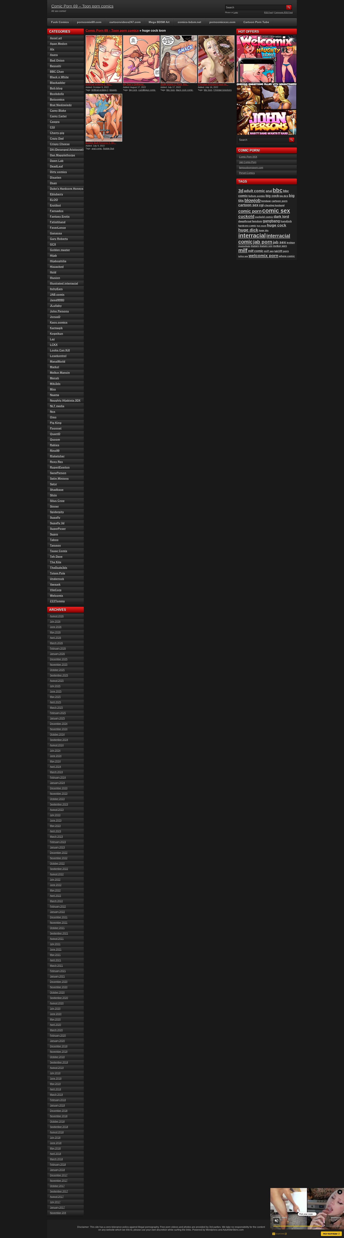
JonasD (55, 316)
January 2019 (57, 1105)
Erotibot (55, 205)
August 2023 (57, 809)
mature (255, 246)
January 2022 (57, 911)
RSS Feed (268, 13)
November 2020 (58, 987)
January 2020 (57, 1040)
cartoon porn (279, 200)
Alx (52, 49)
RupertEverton (60, 467)
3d (240, 190)
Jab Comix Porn (247, 162)
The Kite (55, 562)
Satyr (53, 484)
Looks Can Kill (60, 350)
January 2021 (57, 976)
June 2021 (56, 949)
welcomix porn (263, 255)
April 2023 (55, 831)
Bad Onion (57, 60)
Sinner (54, 506)
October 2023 (57, 799)
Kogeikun (56, 333)
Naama (54, 394)
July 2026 (55, 621)
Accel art (56, 38)
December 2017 (58, 1175)
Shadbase (57, 489)
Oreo (53, 417)
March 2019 (56, 1094)
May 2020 (55, 1019)
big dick (284, 196)
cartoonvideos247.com (125, 22)
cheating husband (274, 205)
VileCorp (56, 590)
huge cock (276, 225)
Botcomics (57, 99)
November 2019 (58, 1051)
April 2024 (55, 766)
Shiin (53, 495)
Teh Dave (56, 556)
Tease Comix (58, 551)
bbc (277, 190)
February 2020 (58, 1035)
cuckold (246, 216)
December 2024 (58, 723)
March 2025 (56, 707)
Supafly (55, 517)
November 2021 (58, 922)
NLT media (57, 406)
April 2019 (55, 1089)
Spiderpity (57, 511)
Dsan (53, 183)
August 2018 (57, 1132)
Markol (54, 367)
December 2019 (58, 1046)
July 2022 (55, 879)
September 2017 (59, 1191)
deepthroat (244, 221)
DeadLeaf (56, 166)
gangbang (271, 221)
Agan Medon (58, 43)
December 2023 (58, 788)
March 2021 (56, 965)
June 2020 (56, 1014)
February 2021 (58, 971)
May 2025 (55, 696)
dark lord (281, 217)
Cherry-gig (57, 132)
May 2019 (55, 1084)
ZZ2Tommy (57, 601)
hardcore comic (247, 226)
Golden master (60, 249)
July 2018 (55, 1137)
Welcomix (56, 595)
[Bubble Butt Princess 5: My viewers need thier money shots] (104, 118)
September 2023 (59, 804)
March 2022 (56, 901)
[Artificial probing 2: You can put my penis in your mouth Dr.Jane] (104, 59)
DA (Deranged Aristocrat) (67, 149)
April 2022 (55, 895)
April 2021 (55, 960)
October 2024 (57, 734)
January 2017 (57, 1207)
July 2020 (55, 1008)
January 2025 (57, 718)
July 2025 (55, 686)
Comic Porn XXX (248, 156)
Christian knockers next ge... (213, 84)
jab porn (262, 241)
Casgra (55, 121)
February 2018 (58, 1164)
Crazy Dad (57, 138)
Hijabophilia (58, 261)
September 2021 (59, 933)
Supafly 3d (57, 523)
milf (242, 250)
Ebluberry (56, 194)
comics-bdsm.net (189, 22)
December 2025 (58, 659)
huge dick (248, 230)
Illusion (55, 277)
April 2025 (55, 702)
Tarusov (55, 545)
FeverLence (58, 227)
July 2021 (55, 944)
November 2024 (58, 729)
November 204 (58, 1213)
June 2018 (56, 1143)
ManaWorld (57, 361)
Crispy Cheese (60, 144)
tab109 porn (281, 251)
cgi (261, 205)
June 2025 (56, 691)
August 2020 (57, 1003)
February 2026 (58, 648)
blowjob (113, 90)
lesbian (291, 242)
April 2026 (55, 637)
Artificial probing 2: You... (99, 84)
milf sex (269, 251)
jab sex (279, 242)
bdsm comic (256, 196)
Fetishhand (57, 222)
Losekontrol (58, 355)
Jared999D (57, 300)
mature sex (266, 246)
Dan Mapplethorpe (62, 155)
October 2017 (57, 1186)
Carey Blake (58, 110)
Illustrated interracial (64, 283)
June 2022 (56, 885)
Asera (54, 54)
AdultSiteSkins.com (233, 1229)
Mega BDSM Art (159, 22)
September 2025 (59, 675)
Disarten (55, 177)
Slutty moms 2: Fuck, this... (174, 84)
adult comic (254, 191)
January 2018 (57, 1170)
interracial (252, 235)
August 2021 (57, 938)
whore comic (287, 256)
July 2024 (55, 750)
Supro (54, 534)
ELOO (54, 199)
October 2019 (57, 1057)
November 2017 (58, 1180)
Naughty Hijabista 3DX (65, 400)
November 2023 (58, 793)
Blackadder (57, 82)
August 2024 (57, 745)
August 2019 (57, 1067)
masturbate (244, 246)
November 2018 (58, 1116)
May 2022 (55, 890)
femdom (257, 221)
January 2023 (57, 847)
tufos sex (243, 256)
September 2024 (59, 739)
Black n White (59, 77)
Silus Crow (57, 500)
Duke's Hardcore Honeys (66, 188)
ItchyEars (56, 288)
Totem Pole (57, 573)
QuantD (55, 433)
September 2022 (59, 868)
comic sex (276, 210)
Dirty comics (58, 171)
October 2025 (57, 670)
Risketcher (57, 456)
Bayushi (55, 65)
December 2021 (58, 917)
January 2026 (57, 653)
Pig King (56, 422)
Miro (53, 389)
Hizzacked (57, 266)
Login (236, 13)
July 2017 (55, 1202)
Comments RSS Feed (283, 13)
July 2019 (55, 1073)
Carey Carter (58, 116)
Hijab (53, 255)
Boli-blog (56, 88)
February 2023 (58, 842)
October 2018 (57, 1121)
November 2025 (58, 664)
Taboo (54, 539)
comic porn (250, 211)
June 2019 (56, 1078)
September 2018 (59, 1127)
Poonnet (56, 428)
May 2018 (55, 1148)
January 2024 (57, 782)
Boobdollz (57, 93)
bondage (266, 201)
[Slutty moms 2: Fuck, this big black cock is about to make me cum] (178, 59)
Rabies (54, 445)
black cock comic (184, 90)
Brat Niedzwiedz (61, 105)
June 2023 (56, 820)
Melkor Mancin (60, 372)
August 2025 (57, 680)
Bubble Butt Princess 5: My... (101, 143)
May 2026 (55, 632)
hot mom (261, 226)
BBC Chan (57, 71)
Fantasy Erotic (60, 216)
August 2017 (57, 1196)
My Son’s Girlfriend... (134, 84)
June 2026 (56, 627)
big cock (133, 90)
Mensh (54, 378)
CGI (52, 127)
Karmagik (56, 328)
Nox (52, 411)
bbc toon (170, 90)
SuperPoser (58, 528)
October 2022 (57, 863)
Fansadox (57, 210)
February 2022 (58, 906)
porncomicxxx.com (222, 22)
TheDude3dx (58, 567)
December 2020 (58, 981)
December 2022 (58, 852)
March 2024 (56, 772)
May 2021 (55, 954)
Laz (52, 339)
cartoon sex (248, 205)
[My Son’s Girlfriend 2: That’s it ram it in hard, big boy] (141, 59)
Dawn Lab (57, 160)
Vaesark (55, 584)
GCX (53, 244)
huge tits (264, 230)
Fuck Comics (60, 22)
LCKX (54, 344)
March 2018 (56, 1159)
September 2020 (59, 997)
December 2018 (58, 1110)
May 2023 (55, 825)
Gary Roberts (59, 238)
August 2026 (57, 616)
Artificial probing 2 (99, 90)
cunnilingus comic (146, 90)
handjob (286, 221)
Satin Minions (59, 478)
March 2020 (56, 1030)
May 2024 (55, 761)
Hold (53, 272)
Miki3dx (55, 383)
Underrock (57, 578)
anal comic (97, 148)
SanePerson (58, 472)
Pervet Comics (247, 173)
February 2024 (58, 777)
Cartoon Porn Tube (256, 22)
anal (269, 191)
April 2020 (55, 1024)
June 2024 (56, 756)
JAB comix (57, 294)
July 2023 (55, 815)
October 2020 (57, 992)
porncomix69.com (89, 22)
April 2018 (55, 1153)
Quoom (55, 439)
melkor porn (280, 246)
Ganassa (56, 233)
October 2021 (57, 928)
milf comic (255, 251)
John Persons (59, 311)
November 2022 (58, 858)
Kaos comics (58, 322)
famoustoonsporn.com (251, 167)
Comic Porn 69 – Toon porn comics (82, 6)
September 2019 (59, 1062)
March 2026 (56, 643)
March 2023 (56, 836)
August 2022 (57, 874)
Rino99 (55, 450)
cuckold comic (264, 216)
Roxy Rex (56, 461)
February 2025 (58, 713)
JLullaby (56, 305)
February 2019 (58, 1100)
